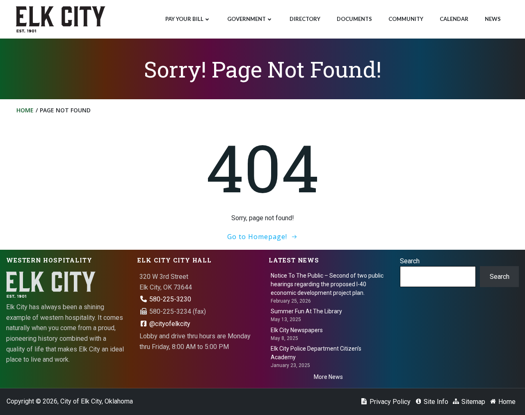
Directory (305, 19)
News (493, 19)
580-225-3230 (169, 299)
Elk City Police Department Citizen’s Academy (316, 352)
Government (246, 19)
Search (410, 261)
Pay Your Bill (184, 19)
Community (405, 19)
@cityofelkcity (169, 324)
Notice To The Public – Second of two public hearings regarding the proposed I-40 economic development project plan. (327, 284)
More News (328, 377)
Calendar (454, 19)
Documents (354, 19)
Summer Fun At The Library (306, 311)
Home (25, 110)
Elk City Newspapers (297, 330)
